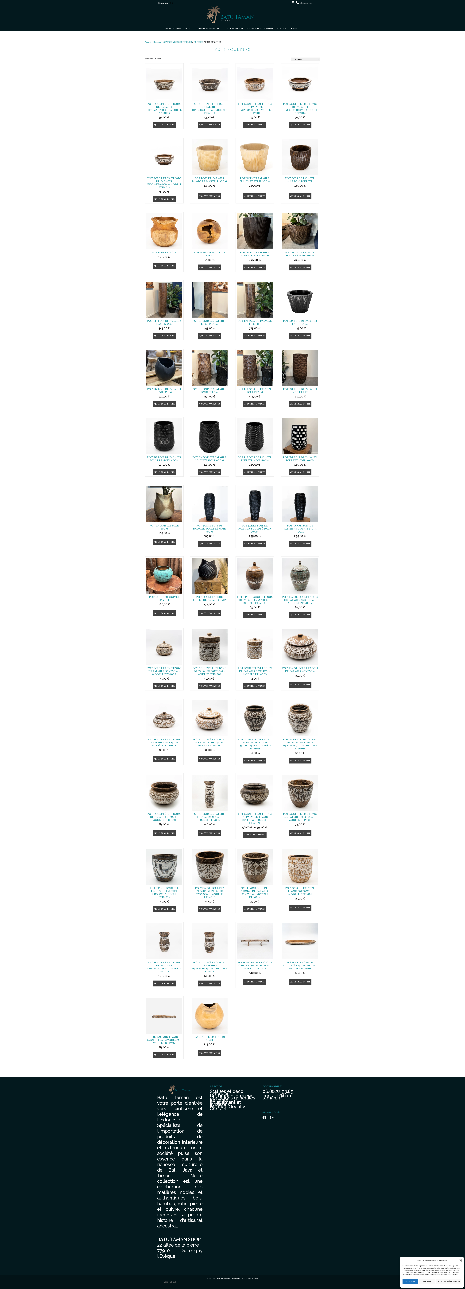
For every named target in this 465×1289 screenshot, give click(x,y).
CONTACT (281, 29)
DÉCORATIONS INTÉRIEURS (207, 29)
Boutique (157, 42)
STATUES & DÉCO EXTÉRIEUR (177, 29)
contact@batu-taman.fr (278, 1097)
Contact (218, 1108)
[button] (460, 1260)
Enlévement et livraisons (225, 1103)
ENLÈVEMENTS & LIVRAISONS (260, 29)
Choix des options (255, 834)
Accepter (410, 1281)
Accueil (148, 42)
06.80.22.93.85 (305, 3)
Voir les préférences (449, 1281)
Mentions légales (228, 1106)
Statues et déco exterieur (226, 1092)
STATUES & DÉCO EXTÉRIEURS (177, 42)
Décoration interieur (231, 1095)
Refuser (427, 1281)
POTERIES (198, 42)
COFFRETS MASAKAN (234, 29)
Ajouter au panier (164, 125)
